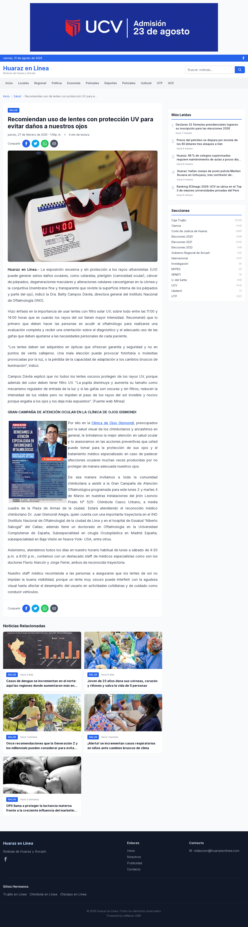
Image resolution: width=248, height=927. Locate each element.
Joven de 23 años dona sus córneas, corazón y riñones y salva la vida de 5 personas (122, 683)
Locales (23, 83)
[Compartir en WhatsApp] (45, 143)
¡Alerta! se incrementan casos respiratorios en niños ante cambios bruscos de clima (121, 745)
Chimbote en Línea (43, 894)
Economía (73, 83)
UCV (171, 83)
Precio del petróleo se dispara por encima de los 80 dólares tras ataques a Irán (207, 142)
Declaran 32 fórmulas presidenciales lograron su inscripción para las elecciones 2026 (207, 126)
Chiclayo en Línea (73, 894)
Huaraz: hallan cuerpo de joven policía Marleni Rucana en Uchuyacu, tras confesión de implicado (209, 173)
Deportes (110, 83)
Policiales (92, 83)
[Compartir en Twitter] (35, 143)
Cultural (146, 83)
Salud (17, 96)
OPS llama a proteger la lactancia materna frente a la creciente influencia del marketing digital (41, 808)
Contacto (133, 869)
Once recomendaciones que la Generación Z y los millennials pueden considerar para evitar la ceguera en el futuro (42, 745)
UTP (160, 83)
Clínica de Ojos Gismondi (112, 423)
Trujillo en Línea (15, 894)
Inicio (9, 83)
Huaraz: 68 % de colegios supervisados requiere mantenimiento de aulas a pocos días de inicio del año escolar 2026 (208, 157)
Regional (40, 83)
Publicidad (134, 863)
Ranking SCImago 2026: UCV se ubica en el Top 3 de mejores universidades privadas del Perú (209, 188)
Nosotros (134, 857)
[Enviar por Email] (54, 143)
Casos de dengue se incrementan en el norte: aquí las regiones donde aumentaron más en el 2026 (42, 683)
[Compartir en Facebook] (26, 143)
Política (57, 83)
